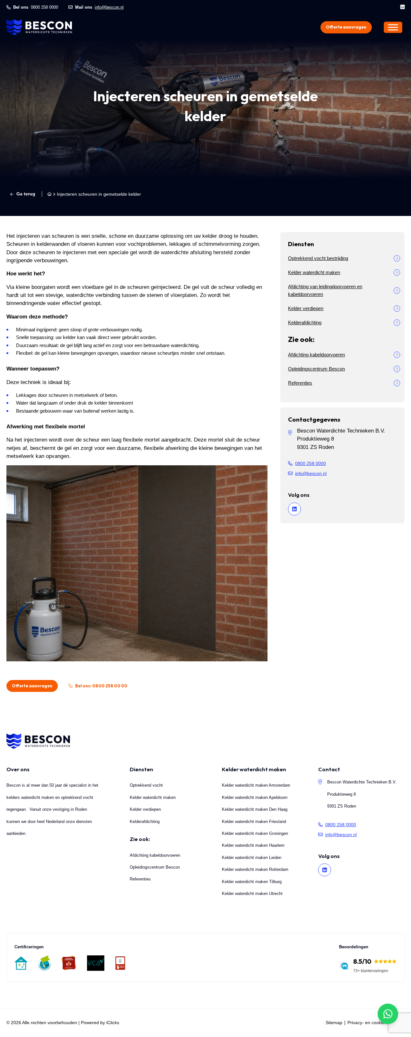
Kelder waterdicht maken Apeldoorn (254, 797)
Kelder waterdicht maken (314, 272)
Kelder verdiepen (305, 308)
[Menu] (393, 27)
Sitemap (334, 1022)
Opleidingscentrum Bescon (316, 368)
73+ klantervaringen (370, 971)
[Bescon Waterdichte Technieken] (39, 27)
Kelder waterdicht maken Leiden (251, 857)
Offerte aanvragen (346, 27)
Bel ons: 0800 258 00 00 (101, 685)
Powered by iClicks (100, 1022)
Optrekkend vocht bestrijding (318, 258)
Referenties (300, 383)
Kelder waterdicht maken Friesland (254, 821)
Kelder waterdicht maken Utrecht (252, 893)
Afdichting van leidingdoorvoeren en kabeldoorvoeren (325, 290)
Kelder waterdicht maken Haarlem (253, 845)
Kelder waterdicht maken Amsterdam (256, 785)
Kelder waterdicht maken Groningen (255, 833)
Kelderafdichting (304, 322)
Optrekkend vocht (146, 785)
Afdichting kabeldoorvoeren (316, 354)
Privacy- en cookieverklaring (376, 1022)
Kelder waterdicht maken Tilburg (252, 881)
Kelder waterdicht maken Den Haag (254, 809)
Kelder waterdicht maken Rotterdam (255, 869)
